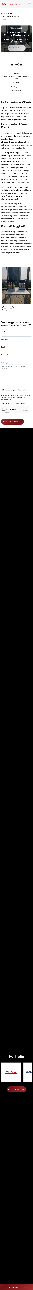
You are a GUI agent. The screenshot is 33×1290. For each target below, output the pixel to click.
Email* (3, 347)
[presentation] (5, 307)
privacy (28, 390)
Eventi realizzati (16, 1089)
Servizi (9, 13)
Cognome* (5, 339)
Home (3, 13)
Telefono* (4, 355)
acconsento (7, 403)
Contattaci (14, 48)
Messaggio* (5, 363)
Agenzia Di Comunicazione (10, 16)
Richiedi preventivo (16, 1287)
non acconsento (20, 403)
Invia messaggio (10, 422)
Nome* (3, 331)
